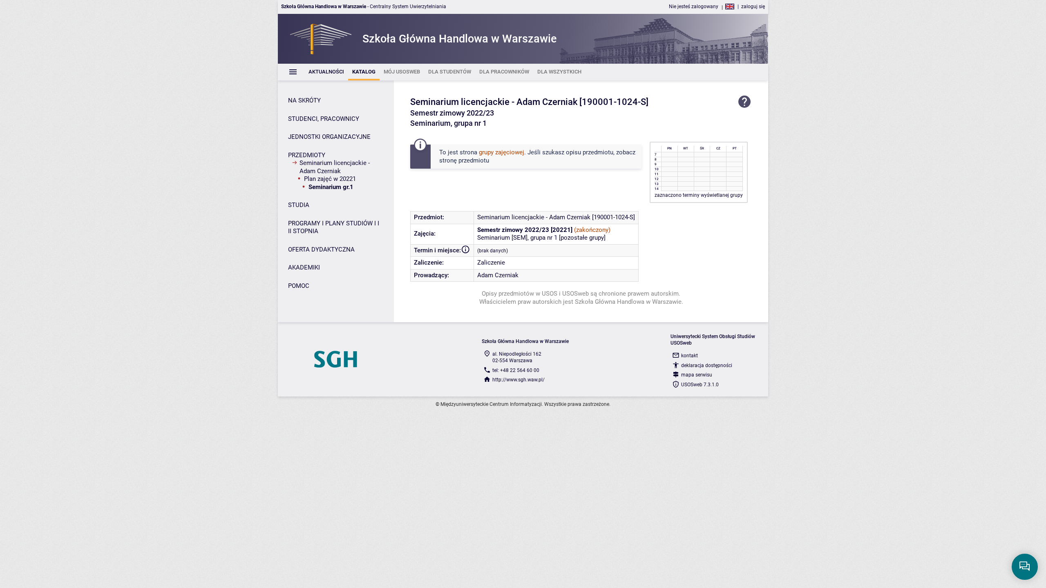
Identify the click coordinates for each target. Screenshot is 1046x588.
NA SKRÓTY (304, 100)
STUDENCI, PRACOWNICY (323, 118)
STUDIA (298, 205)
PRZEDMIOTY (306, 155)
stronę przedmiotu (464, 160)
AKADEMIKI (304, 267)
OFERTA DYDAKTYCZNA (321, 249)
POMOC (298, 286)
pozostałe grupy (582, 237)
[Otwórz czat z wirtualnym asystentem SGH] (1025, 567)
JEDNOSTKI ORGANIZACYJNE (329, 136)
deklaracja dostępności (706, 365)
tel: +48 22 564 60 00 (515, 370)
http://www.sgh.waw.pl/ (518, 380)
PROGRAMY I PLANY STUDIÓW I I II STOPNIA (333, 227)
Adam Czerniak (498, 275)
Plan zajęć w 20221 (330, 179)
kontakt (689, 356)
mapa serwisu (696, 375)
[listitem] (326, 72)
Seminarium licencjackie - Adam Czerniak (334, 167)
